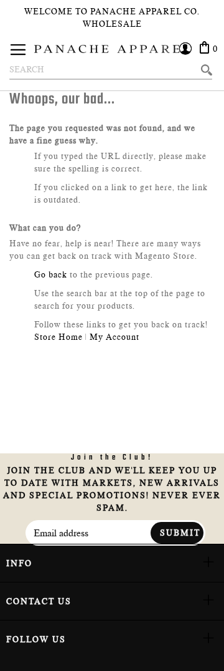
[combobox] (110, 70)
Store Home (58, 337)
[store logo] (112, 49)
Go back (50, 274)
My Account (114, 337)
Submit (180, 533)
